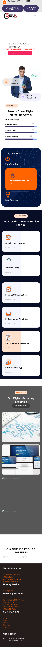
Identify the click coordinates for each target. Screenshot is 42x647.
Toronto (6, 627)
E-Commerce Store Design (11, 575)
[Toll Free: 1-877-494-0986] (4, 2)
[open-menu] (35, 16)
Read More (8, 247)
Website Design (8, 577)
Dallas (5, 620)
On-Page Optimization (10, 607)
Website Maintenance (10, 581)
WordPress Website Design (12, 579)
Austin (5, 618)
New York (6, 625)
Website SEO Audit (9, 609)
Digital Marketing (9, 602)
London (5, 623)
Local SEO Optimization (11, 604)
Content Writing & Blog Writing (13, 600)
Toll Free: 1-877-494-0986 (19, 1)
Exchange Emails (9, 591)
